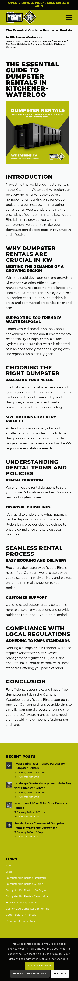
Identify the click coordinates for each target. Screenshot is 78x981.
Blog (9, 871)
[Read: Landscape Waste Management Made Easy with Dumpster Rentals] (9, 785)
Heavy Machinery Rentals (21, 902)
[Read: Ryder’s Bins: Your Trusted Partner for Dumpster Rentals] (9, 765)
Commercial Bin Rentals (21, 914)
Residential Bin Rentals (20, 920)
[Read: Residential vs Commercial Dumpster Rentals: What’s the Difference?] (9, 824)
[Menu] (67, 17)
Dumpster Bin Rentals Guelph (24, 883)
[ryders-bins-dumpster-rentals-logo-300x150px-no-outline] (32, 17)
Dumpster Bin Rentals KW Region (27, 890)
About (9, 865)
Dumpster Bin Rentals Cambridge (27, 896)
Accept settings (39, 965)
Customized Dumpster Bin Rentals (27, 908)
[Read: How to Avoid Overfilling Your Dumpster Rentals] (9, 805)
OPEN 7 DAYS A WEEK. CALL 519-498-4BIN (39, 4)
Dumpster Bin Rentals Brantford (26, 877)
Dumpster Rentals (28, 776)
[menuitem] (67, 17)
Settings (60, 973)
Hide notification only (30, 973)
